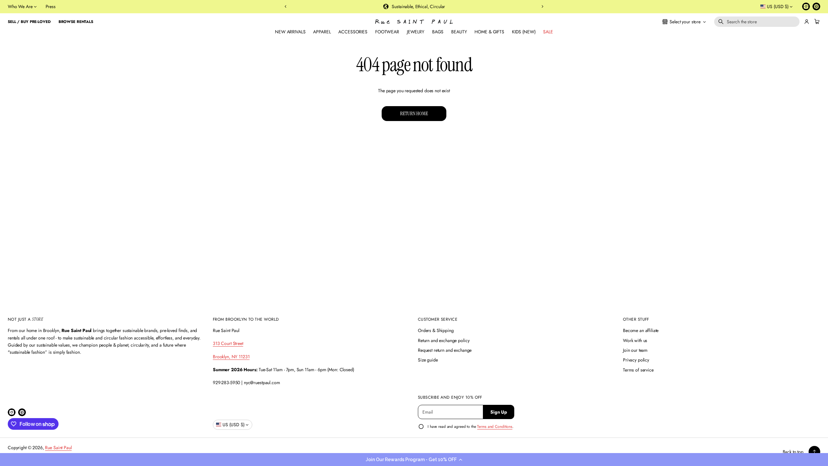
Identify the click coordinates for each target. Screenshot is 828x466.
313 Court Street (228, 343)
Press (51, 6)
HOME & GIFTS (489, 31)
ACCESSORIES (352, 31)
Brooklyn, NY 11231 (231, 356)
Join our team (635, 350)
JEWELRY (415, 31)
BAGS (437, 31)
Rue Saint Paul (58, 447)
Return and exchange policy (443, 340)
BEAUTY (459, 31)
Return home (414, 113)
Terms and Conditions (494, 426)
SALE (548, 31)
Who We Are (20, 6)
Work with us (635, 340)
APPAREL (322, 31)
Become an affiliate (641, 330)
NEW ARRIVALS (290, 31)
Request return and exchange (445, 350)
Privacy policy (636, 360)
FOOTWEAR (387, 31)
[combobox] (757, 22)
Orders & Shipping (436, 330)
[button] (414, 459)
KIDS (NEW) (524, 31)
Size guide (428, 360)
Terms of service (638, 370)
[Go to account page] (806, 22)
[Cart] (816, 22)
